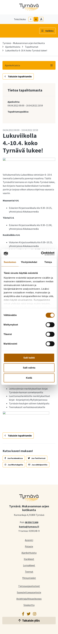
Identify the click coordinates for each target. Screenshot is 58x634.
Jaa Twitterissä (38, 458)
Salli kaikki (29, 357)
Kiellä (29, 377)
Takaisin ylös (31, 620)
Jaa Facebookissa (15, 458)
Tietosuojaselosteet (29, 585)
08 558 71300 (31, 522)
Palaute (29, 546)
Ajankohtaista (12, 46)
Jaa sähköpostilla (39, 465)
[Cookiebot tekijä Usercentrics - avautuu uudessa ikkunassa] (41, 254)
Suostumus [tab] (10, 262)
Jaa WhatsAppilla (15, 465)
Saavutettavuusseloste (29, 592)
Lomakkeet (29, 565)
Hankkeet (29, 558)
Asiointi (29, 540)
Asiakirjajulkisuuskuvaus (29, 598)
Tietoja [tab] (48, 262)
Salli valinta (29, 367)
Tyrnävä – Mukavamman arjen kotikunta (23, 43)
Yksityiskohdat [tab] (29, 262)
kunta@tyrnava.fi (29, 526)
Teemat (29, 571)
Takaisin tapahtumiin (19, 76)
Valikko (49, 30)
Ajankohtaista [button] (12, 65)
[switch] (50, 324)
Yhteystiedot (29, 577)
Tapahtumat (31, 46)
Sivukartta (29, 604)
